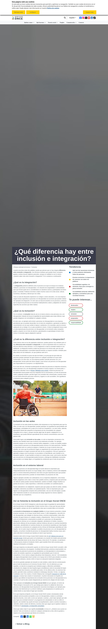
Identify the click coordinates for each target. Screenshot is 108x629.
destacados (74, 305)
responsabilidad (76, 322)
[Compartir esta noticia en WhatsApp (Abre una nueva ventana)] (30, 616)
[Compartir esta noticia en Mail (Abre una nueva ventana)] (33, 616)
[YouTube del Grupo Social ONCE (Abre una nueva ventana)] (89, 18)
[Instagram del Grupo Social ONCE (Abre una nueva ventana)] (83, 18)
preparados (74, 318)
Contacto (81, 22)
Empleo (62, 22)
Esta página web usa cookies (23, 2)
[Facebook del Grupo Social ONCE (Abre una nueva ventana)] (80, 18)
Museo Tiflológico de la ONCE (39, 370)
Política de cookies (53, 8)
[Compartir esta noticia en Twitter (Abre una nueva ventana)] (25, 616)
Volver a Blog (22, 624)
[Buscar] (64, 17)
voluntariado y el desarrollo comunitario (32, 606)
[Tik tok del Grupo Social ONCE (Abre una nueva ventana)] (94, 18)
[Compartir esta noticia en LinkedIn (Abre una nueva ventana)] (27, 616)
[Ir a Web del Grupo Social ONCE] (17, 18)
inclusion (74, 314)
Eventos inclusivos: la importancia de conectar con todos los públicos (83, 279)
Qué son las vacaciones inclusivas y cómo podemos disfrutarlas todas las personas (83, 272)
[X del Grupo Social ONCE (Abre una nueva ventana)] (86, 18)
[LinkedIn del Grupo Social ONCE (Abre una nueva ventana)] (92, 18)
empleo (73, 309)
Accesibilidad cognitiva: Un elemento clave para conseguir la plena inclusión (83, 286)
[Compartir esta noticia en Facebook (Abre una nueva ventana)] (22, 616)
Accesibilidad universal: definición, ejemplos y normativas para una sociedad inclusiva (84, 293)
